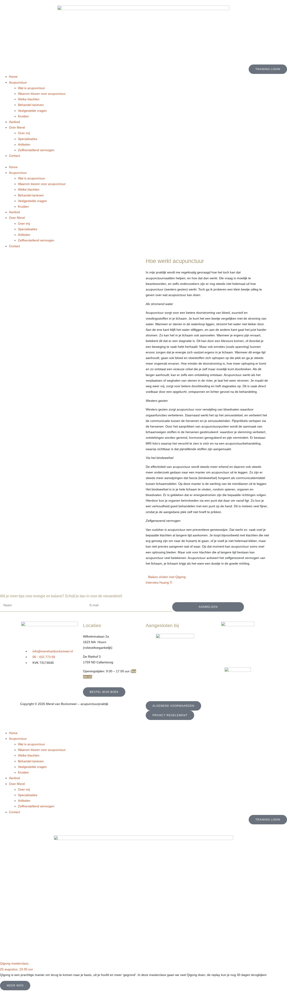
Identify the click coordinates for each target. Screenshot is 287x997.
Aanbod (14, 122)
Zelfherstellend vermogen (36, 150)
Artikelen (24, 144)
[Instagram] (37, 675)
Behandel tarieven (31, 105)
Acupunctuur (18, 82)
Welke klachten (28, 99)
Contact (14, 155)
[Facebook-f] (25, 675)
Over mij (24, 133)
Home (13, 76)
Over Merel (17, 127)
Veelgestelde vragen (32, 110)
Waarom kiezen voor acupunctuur (42, 93)
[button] (143, 161)
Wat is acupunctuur (31, 88)
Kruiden (23, 116)
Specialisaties (27, 139)
